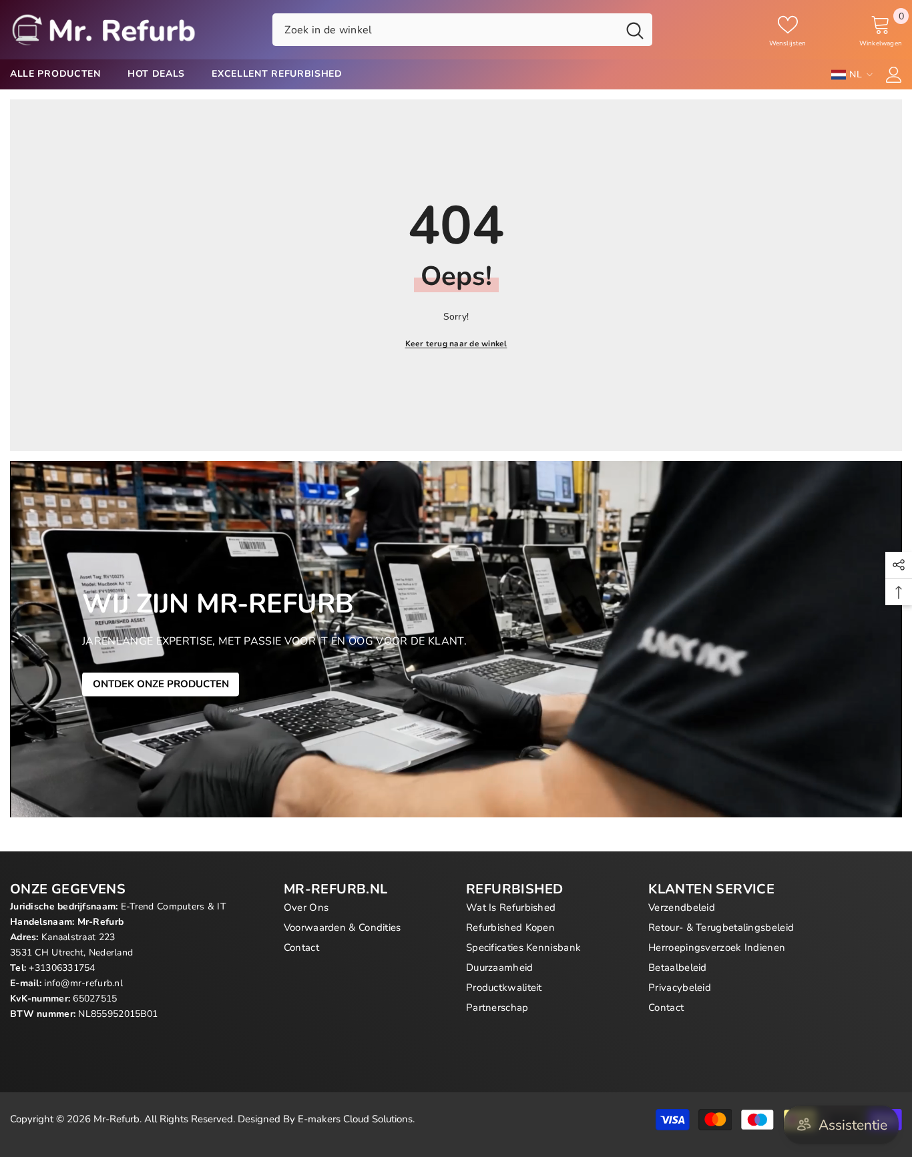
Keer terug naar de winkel (456, 343)
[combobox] (445, 29)
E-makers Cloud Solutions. (356, 1119)
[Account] (894, 75)
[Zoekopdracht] (462, 29)
